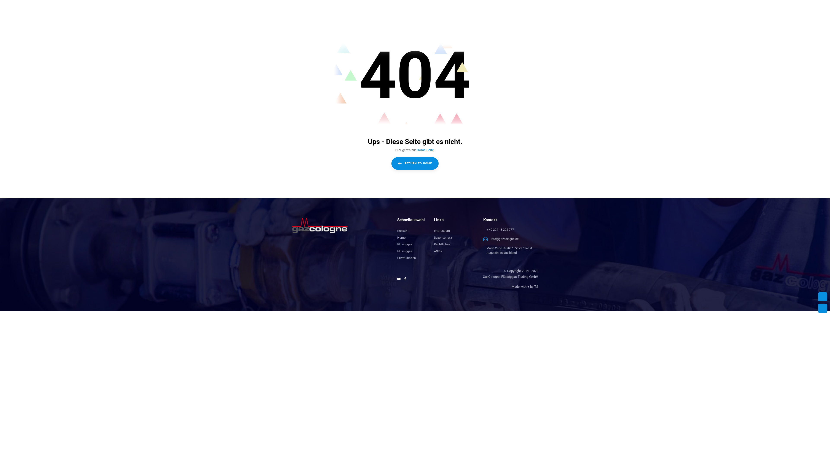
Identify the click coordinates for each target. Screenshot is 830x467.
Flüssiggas (405, 244)
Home (401, 237)
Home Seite (425, 150)
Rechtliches (442, 244)
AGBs (438, 251)
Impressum (442, 230)
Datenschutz (443, 237)
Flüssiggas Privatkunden (406, 254)
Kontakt (403, 230)
